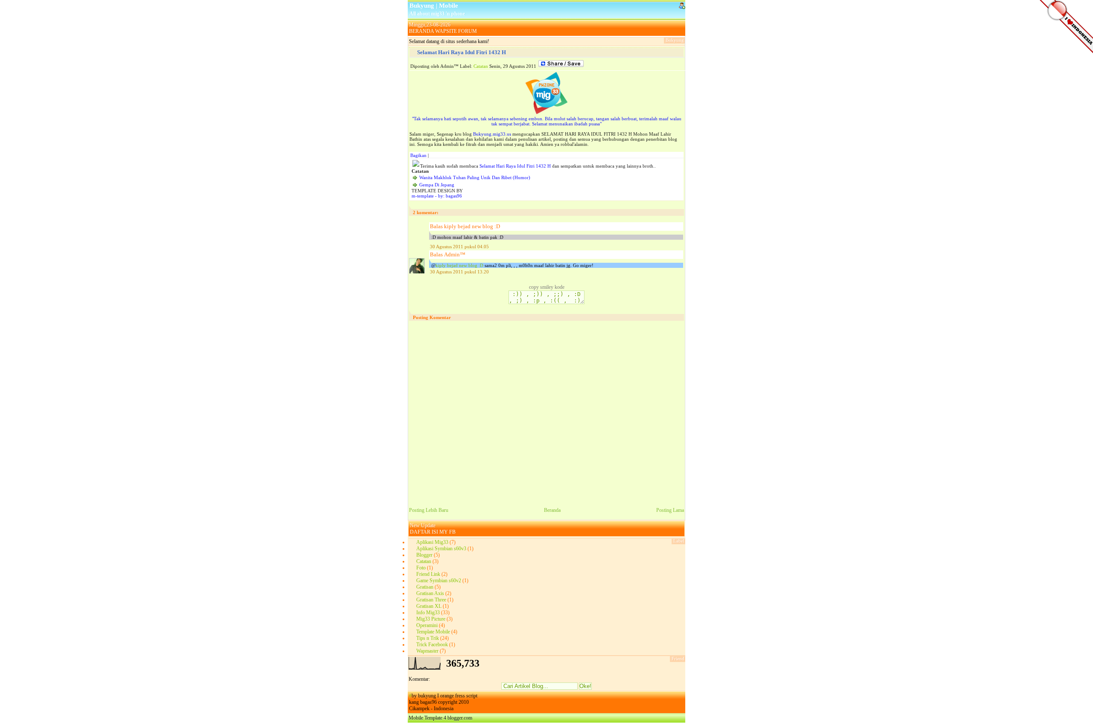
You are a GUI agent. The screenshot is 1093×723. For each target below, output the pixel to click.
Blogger (424, 555)
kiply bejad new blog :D (472, 226)
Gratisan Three (431, 600)
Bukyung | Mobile (433, 5)
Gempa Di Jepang (436, 184)
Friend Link (428, 574)
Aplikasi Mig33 (432, 542)
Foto (421, 568)
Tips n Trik (427, 638)
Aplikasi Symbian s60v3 (441, 549)
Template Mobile (433, 632)
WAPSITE (446, 31)
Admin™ (454, 254)
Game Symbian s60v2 (438, 581)
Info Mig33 (428, 613)
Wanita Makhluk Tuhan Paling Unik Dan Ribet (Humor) (474, 177)
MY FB (447, 532)
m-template (423, 195)
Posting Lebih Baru (428, 510)
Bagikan (418, 155)
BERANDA (421, 31)
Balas (436, 226)
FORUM (467, 31)
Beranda (552, 510)
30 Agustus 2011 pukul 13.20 (459, 271)
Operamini (427, 625)
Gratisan (424, 587)
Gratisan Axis (430, 593)
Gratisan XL (428, 606)
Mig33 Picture (430, 619)
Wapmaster (427, 651)
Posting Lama (670, 510)
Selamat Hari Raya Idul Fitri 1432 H (461, 52)
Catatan (480, 66)
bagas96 (454, 195)
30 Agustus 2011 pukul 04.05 (459, 246)
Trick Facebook (432, 645)
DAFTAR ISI (424, 532)
